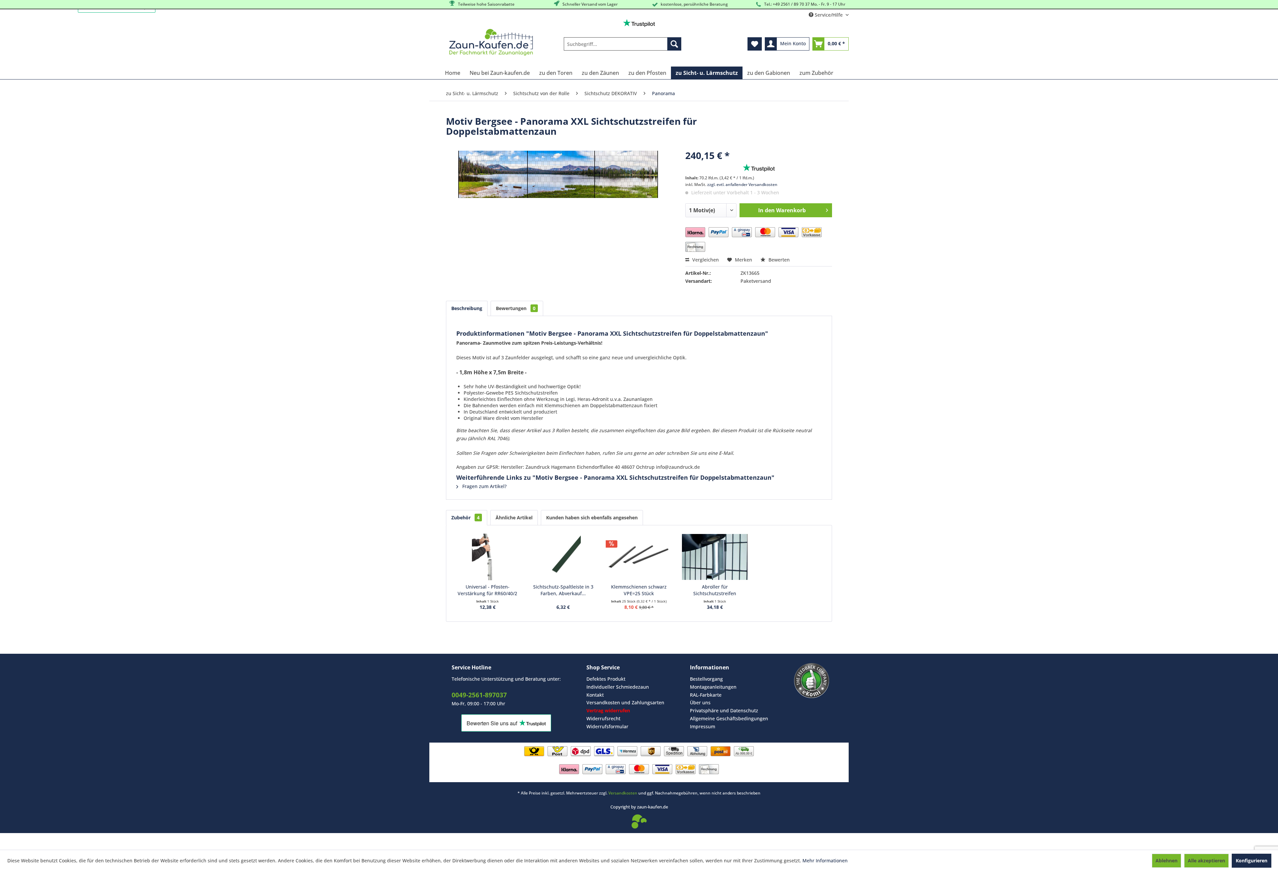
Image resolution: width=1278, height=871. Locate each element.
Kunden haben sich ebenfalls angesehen (592, 517)
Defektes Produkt (605, 679)
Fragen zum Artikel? (484, 486)
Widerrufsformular (607, 726)
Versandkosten (622, 793)
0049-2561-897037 (479, 695)
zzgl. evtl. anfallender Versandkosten (742, 184)
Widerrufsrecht (603, 718)
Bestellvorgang (706, 679)
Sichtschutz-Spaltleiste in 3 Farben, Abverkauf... (563, 590)
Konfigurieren (1251, 860)
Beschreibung (466, 308)
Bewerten (778, 260)
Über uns (700, 702)
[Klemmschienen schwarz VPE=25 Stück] (639, 557)
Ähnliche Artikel (514, 517)
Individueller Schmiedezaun (617, 687)
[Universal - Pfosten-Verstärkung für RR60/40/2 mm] (488, 557)
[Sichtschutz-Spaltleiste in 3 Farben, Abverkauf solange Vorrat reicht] (563, 557)
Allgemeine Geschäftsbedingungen (729, 718)
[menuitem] (622, 44)
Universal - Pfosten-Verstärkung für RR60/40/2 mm (487, 590)
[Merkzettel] (754, 44)
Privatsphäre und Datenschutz (724, 710)
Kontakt (595, 695)
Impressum (702, 726)
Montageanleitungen (713, 687)
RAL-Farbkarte (706, 695)
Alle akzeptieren (1206, 860)
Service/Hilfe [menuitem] (828, 15)
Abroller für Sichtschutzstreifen (714, 590)
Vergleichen (705, 260)
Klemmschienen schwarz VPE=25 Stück (639, 590)
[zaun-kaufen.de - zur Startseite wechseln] (491, 42)
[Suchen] (674, 44)
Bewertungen (515, 308)
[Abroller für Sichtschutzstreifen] (715, 557)
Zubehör (465, 517)
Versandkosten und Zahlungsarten (625, 702)
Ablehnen (1166, 860)
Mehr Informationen (825, 860)
